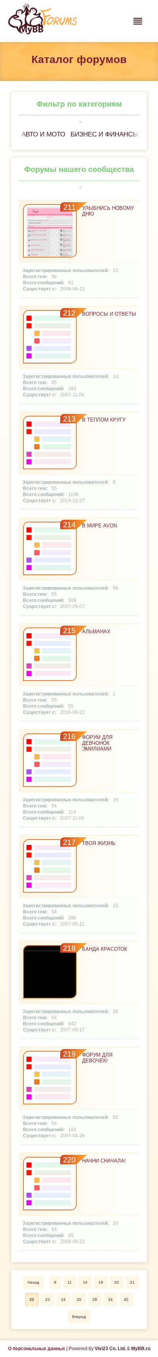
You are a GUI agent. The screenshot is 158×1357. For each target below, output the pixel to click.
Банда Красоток (104, 949)
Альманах (96, 631)
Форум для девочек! (97, 1058)
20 (116, 1282)
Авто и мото (43, 134)
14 (85, 1282)
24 (63, 1299)
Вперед (79, 1317)
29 (94, 1299)
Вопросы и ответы (109, 314)
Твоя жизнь (98, 843)
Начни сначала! (104, 1161)
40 (126, 1299)
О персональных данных (36, 1348)
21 (132, 1282)
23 (47, 1299)
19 (101, 1282)
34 (110, 1299)
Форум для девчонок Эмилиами (97, 743)
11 (69, 1282)
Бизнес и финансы (104, 134)
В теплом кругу (103, 420)
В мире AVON (99, 526)
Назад (33, 1282)
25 (79, 1299)
